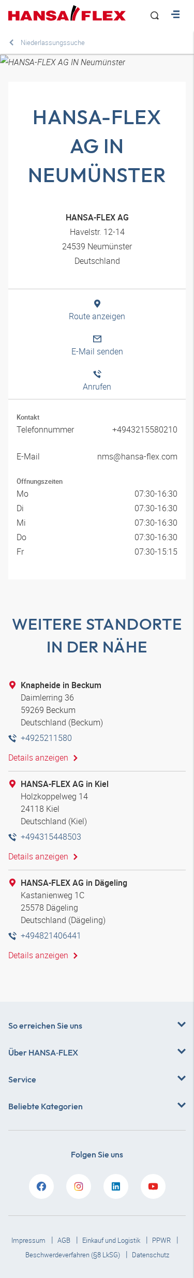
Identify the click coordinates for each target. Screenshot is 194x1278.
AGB (64, 1240)
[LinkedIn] (115, 1186)
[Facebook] (41, 1186)
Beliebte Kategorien (45, 1106)
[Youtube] (153, 1186)
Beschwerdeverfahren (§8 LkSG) (73, 1254)
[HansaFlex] (67, 13)
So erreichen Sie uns (45, 1025)
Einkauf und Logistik (112, 1240)
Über (43, 1052)
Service (22, 1079)
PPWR (162, 1240)
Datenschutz (150, 1254)
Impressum (29, 1240)
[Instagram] (78, 1186)
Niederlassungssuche (53, 42)
